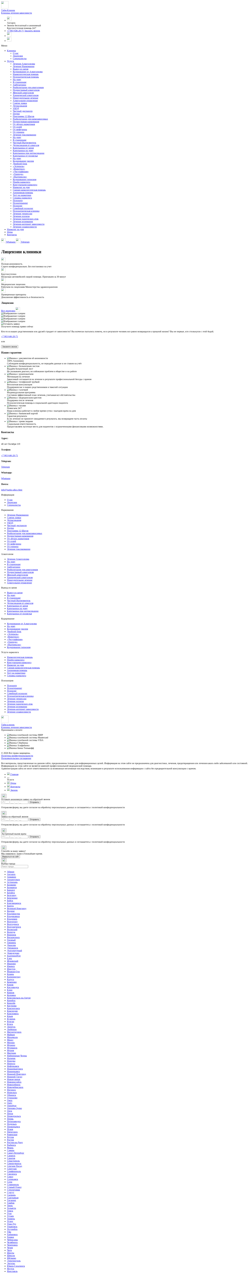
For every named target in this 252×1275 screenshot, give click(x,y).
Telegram (24, 242)
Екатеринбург (14, 956)
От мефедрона (20, 129)
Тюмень (11, 1218)
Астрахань (12, 882)
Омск (9, 1100)
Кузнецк (11, 1019)
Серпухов (12, 1168)
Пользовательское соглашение (16, 758)
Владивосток (13, 913)
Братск (10, 906)
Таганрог (11, 1200)
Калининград (13, 977)
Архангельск (13, 879)
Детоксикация (20, 106)
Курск (10, 1024)
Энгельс (11, 1263)
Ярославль (12, 1271)
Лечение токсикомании (24, 135)
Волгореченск (14, 927)
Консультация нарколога (25, 184)
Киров (10, 984)
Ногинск (11, 1090)
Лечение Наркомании (23, 66)
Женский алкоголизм (23, 92)
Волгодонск (13, 924)
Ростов (10, 1140)
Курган (10, 1021)
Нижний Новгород (16, 1074)
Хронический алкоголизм (25, 95)
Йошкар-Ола (13, 971)
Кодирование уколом (23, 161)
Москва (11, 1042)
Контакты (12, 234)
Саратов (11, 1158)
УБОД (16, 108)
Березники (12, 898)
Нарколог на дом (21, 187)
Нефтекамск (13, 1066)
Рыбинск (11, 1145)
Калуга (10, 979)
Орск (9, 1111)
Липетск (11, 1027)
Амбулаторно (19, 85)
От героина (18, 132)
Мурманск (12, 1048)
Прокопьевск (13, 1126)
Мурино (11, 1045)
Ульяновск (12, 1226)
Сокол (10, 1176)
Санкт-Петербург (15, 1153)
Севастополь (13, 1161)
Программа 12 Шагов (23, 116)
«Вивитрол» (19, 169)
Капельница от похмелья (25, 156)
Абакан (10, 871)
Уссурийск (12, 1229)
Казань (10, 974)
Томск (10, 1211)
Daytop (16, 113)
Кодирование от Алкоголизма (28, 71)
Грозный (11, 940)
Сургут (10, 1192)
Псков (10, 1129)
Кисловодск (13, 987)
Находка (11, 1061)
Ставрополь (13, 1184)
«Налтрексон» (20, 177)
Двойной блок (20, 163)
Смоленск (12, 1174)
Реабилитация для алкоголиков (28, 87)
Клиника (11, 50)
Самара (10, 1150)
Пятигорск (12, 1132)
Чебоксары (12, 1239)
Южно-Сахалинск (16, 1266)
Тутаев (10, 1216)
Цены (10, 232)
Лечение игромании (23, 221)
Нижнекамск (13, 1071)
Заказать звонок (32, 31)
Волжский (12, 929)
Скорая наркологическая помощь (29, 190)
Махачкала (12, 1037)
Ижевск (11, 966)
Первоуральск (14, 1116)
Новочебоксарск (15, 1087)
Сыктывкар (13, 1197)
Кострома (11, 1005)
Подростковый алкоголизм (26, 90)
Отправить (34, 802)
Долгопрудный (14, 950)
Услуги (10, 61)
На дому (17, 79)
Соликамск (12, 1179)
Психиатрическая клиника (26, 211)
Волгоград (12, 921)
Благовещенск (14, 903)
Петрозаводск (14, 1121)
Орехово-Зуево (14, 1108)
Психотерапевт (20, 203)
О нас (16, 53)
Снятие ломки (20, 103)
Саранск (11, 1155)
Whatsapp (11, 242)
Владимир (12, 919)
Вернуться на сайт (10, 857)
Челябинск (12, 1242)
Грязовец (11, 942)
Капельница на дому (23, 150)
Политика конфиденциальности (17, 755)
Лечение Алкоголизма (24, 64)
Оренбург (12, 1105)
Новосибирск (13, 1084)
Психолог (17, 205)
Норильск (12, 1092)
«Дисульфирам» (21, 171)
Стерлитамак (13, 1190)
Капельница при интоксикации (28, 153)
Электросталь (14, 1261)
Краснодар (12, 1011)
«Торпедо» (18, 174)
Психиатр (18, 200)
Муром (10, 1050)
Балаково (11, 885)
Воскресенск (13, 937)
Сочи (9, 1182)
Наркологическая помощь (25, 74)
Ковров (10, 992)
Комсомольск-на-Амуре (19, 998)
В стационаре (19, 82)
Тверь (10, 1205)
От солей (17, 127)
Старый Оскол (14, 1187)
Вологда (11, 932)
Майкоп (11, 1034)
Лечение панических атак (25, 219)
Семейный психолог (23, 208)
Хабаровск (12, 1234)
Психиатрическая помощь (26, 77)
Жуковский (12, 961)
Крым (10, 1016)
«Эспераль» (18, 166)
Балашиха (12, 887)
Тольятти (11, 1208)
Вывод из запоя (20, 69)
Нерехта (11, 1063)
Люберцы (12, 1029)
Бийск (10, 900)
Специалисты (20, 58)
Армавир (11, 877)
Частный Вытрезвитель (24, 142)
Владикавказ (13, 916)
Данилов (11, 945)
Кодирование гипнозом (24, 179)
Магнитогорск (14, 1032)
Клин (9, 990)
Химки (10, 1237)
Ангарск (11, 874)
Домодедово (13, 953)
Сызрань (11, 1195)
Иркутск (11, 969)
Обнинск (11, 1095)
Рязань (10, 1147)
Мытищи (11, 1053)
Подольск (12, 1124)
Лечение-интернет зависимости (28, 224)
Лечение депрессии (22, 213)
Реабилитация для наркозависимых (30, 119)
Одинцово (12, 1098)
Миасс (10, 1040)
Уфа (9, 1232)
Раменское (12, 1134)
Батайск (11, 892)
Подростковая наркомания (26, 121)
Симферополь (14, 1171)
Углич (10, 1221)
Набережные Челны (17, 1055)
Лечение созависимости (25, 227)
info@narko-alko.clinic (11, 490)
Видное (11, 911)
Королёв (11, 1003)
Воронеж (11, 935)
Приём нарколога (21, 182)
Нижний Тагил (14, 1076)
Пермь (10, 1119)
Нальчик (11, 1058)
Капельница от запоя (23, 148)
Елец (9, 958)
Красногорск (13, 1008)
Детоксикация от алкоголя (26, 145)
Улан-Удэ (11, 1224)
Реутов (10, 1137)
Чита (9, 1250)
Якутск (10, 1268)
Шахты (10, 1253)
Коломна (11, 995)
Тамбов (10, 1203)
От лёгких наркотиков (24, 124)
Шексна (11, 1255)
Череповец (12, 1245)
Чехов (10, 1247)
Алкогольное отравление (25, 100)
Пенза (10, 1113)
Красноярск (13, 1013)
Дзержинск (12, 948)
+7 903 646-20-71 (15, 31)
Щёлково (11, 1258)
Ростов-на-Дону (15, 1142)
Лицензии (18, 56)
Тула (9, 1213)
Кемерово (12, 982)
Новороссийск (14, 1082)
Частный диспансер (23, 111)
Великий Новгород (16, 908)
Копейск (11, 1000)
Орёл (9, 1103)
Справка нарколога (22, 198)
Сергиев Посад (14, 1166)
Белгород (11, 895)
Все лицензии (8, 311)
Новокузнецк (13, 1079)
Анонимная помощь (23, 192)
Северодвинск (14, 1163)
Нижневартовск (15, 1069)
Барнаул (11, 890)
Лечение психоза (21, 216)
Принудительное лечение (25, 98)
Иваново (11, 963)
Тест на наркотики (22, 195)
